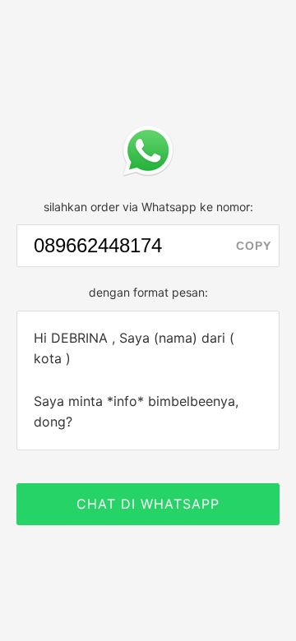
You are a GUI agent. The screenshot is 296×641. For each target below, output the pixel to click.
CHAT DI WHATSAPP (148, 504)
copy (253, 245)
